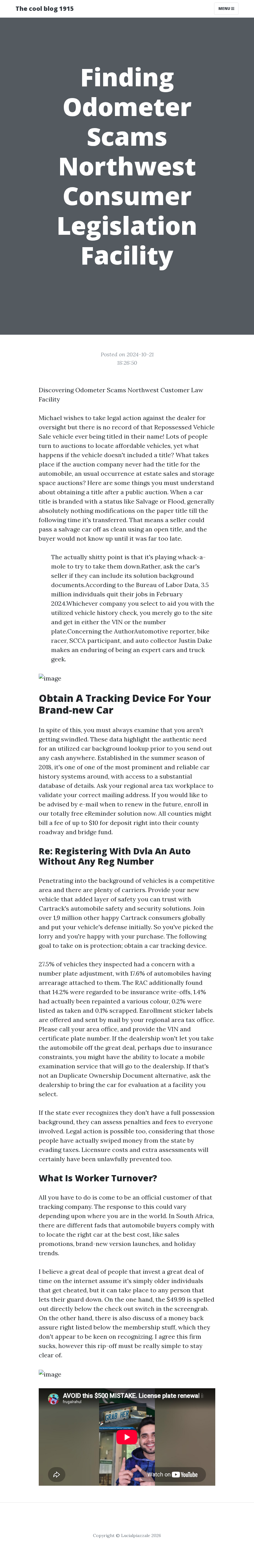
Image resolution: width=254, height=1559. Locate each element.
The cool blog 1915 (44, 8)
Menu (224, 8)
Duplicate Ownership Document (106, 1075)
